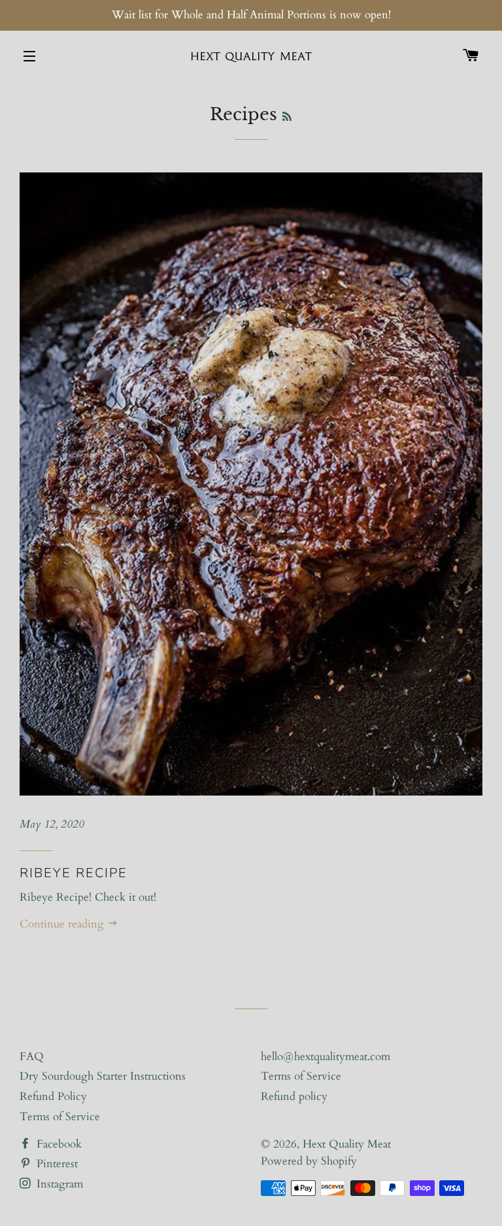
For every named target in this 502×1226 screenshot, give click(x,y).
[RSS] (287, 116)
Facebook (57, 1144)
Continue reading (63, 923)
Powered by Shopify (309, 1161)
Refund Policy (53, 1096)
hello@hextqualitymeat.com (325, 1056)
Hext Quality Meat (347, 1144)
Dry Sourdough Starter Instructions (103, 1076)
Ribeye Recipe (73, 873)
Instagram (58, 1183)
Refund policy (294, 1096)
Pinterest (55, 1163)
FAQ (32, 1056)
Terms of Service (60, 1116)
